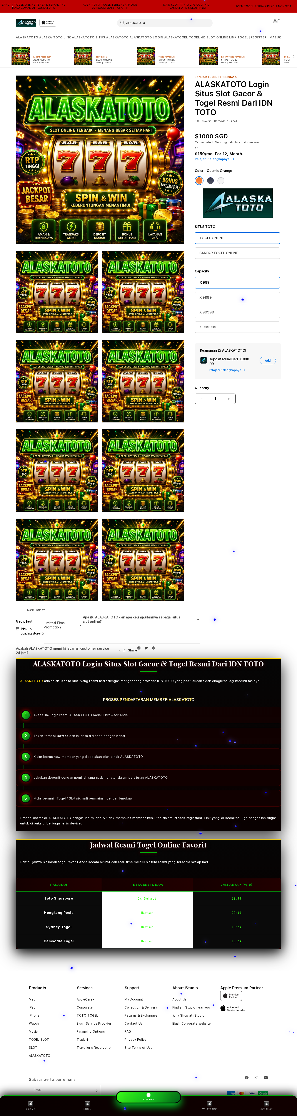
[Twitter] (147, 649)
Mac (32, 999)
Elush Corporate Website (191, 1023)
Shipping (221, 142)
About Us (179, 999)
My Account (134, 999)
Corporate (85, 1007)
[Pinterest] (155, 649)
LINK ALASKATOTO (79, 37)
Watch (34, 1023)
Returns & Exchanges (141, 1015)
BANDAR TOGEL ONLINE (218, 253)
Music (33, 1031)
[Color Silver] (220, 180)
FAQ (128, 1031)
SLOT (33, 1047)
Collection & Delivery (141, 1007)
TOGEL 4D (197, 37)
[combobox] (165, 23)
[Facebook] (140, 649)
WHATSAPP (209, 1109)
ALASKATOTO (27, 37)
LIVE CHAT (266, 1109)
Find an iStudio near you (191, 1007)
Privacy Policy (136, 1039)
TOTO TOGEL (87, 1015)
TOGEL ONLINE (212, 238)
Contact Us (133, 1023)
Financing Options (91, 1031)
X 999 (205, 282)
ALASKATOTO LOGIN (146, 37)
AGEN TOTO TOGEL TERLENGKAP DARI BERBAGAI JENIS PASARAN (110, 6)
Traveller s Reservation (95, 1047)
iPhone (34, 1015)
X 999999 (207, 327)
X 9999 (205, 297)
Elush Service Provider (94, 1023)
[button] (27, 37)
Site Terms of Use (138, 1047)
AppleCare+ (86, 999)
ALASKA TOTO (51, 37)
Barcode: (220, 121)
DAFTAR (148, 1099)
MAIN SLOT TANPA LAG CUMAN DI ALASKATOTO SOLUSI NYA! (186, 6)
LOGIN (87, 1109)
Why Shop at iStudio (188, 1015)
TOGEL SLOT (39, 1039)
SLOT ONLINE (217, 37)
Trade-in (83, 1039)
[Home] (26, 23)
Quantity (202, 388)
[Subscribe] (96, 1090)
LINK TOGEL (239, 37)
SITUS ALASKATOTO (112, 37)
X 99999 (206, 312)
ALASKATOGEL (176, 37)
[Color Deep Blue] (210, 180)
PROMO (31, 1109)
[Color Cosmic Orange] (199, 180)
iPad (32, 1007)
